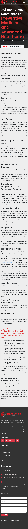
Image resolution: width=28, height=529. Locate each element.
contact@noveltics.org (7, 154)
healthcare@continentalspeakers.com (14, 477)
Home (5, 46)
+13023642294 (7, 470)
